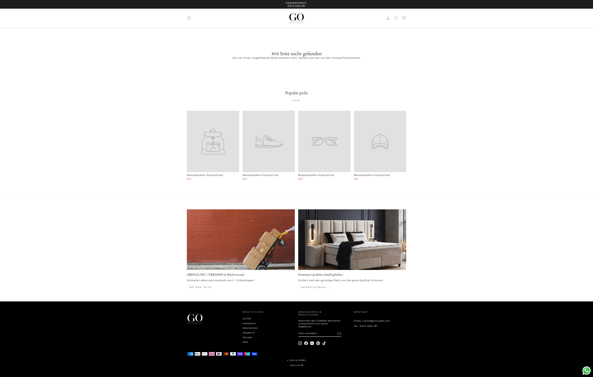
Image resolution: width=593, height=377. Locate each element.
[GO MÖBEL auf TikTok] (324, 343)
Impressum (249, 323)
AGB (245, 342)
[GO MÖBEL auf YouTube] (312, 343)
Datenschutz (250, 328)
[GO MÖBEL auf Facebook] (306, 343)
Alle (296, 100)
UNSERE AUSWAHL (314, 287)
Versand (247, 337)
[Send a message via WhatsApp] (586, 370)
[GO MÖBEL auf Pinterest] (318, 343)
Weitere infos (200, 287)
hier (316, 57)
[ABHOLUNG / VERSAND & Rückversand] (241, 239)
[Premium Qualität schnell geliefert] (352, 239)
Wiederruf (249, 332)
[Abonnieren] (339, 334)
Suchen (247, 318)
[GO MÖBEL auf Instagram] (300, 343)
